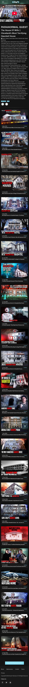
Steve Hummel (18, 38)
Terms (22, 669)
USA (8, 101)
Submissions (9, 669)
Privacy (3, 673)
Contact (17, 669)
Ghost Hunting (3, 101)
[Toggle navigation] (3, 2)
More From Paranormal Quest (14, 663)
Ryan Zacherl (6, 38)
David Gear (12, 38)
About (2, 669)
